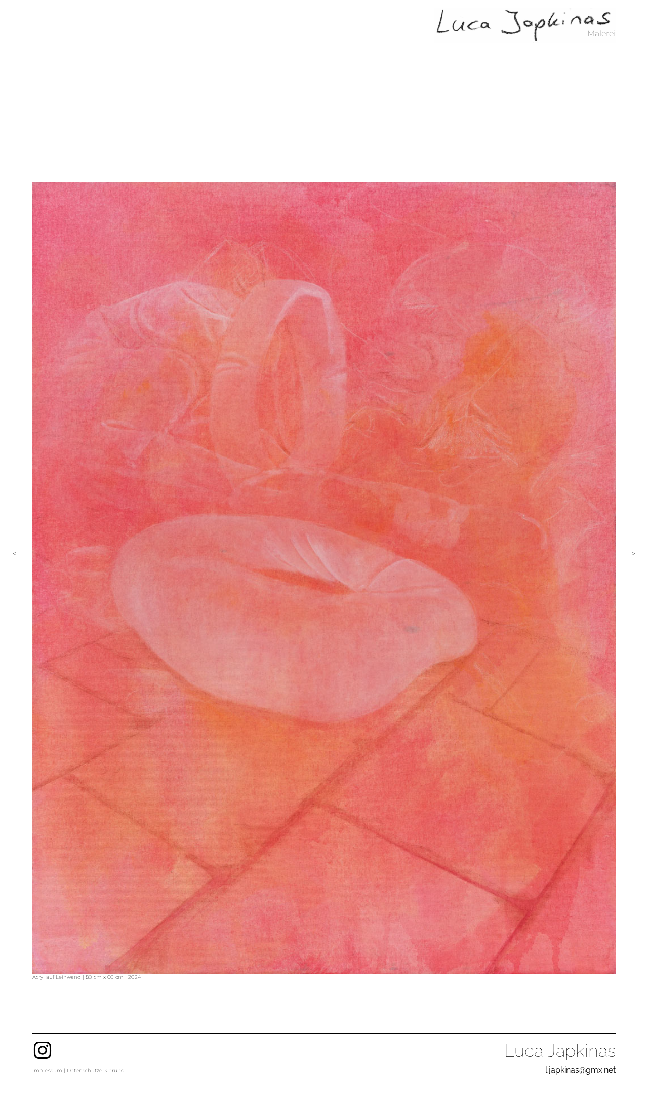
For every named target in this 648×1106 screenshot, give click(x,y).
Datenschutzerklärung (96, 1070)
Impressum (47, 1070)
